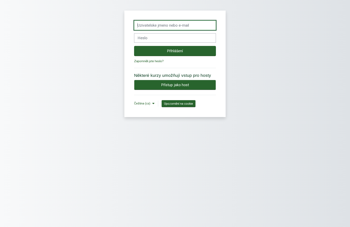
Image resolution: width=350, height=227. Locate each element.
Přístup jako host (175, 85)
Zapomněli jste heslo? (149, 61)
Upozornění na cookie (178, 103)
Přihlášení (175, 51)
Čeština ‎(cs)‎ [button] (142, 103)
